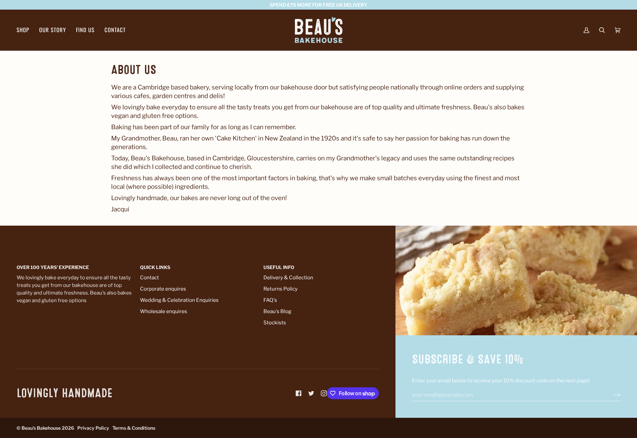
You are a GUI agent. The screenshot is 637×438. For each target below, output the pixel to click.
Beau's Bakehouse (41, 428)
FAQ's (270, 300)
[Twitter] (311, 393)
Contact (149, 277)
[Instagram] (324, 393)
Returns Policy (280, 289)
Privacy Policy (93, 428)
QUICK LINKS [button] (155, 267)
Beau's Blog (277, 311)
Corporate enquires (163, 289)
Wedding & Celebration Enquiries (179, 300)
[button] (25, 30)
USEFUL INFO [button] (278, 267)
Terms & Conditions (133, 428)
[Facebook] (299, 393)
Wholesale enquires (163, 311)
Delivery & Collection (288, 277)
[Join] (611, 395)
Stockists (274, 322)
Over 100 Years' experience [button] (53, 267)
